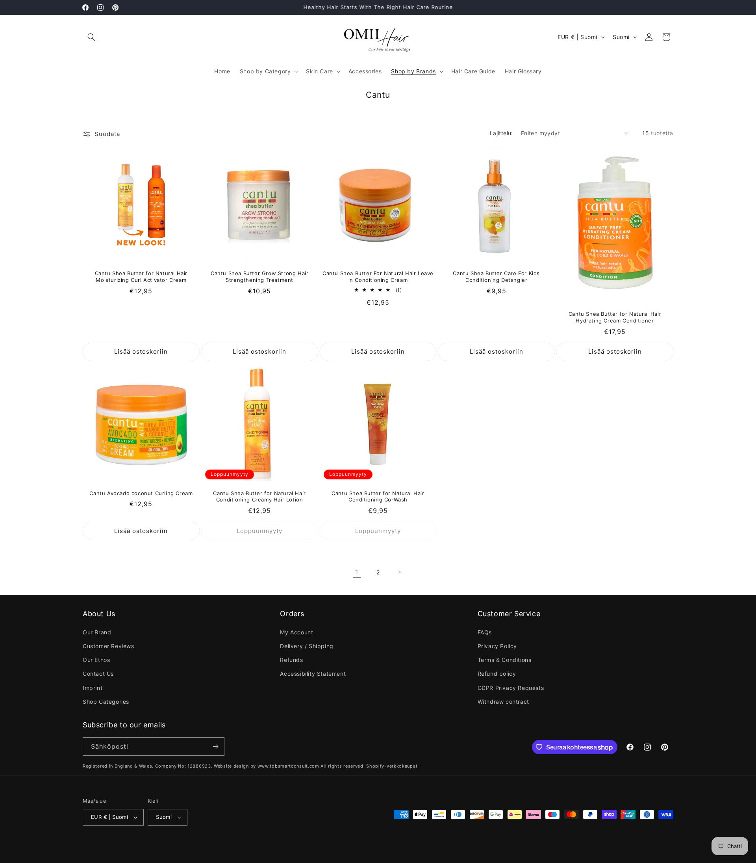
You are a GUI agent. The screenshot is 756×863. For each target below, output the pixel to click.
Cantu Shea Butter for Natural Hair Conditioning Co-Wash (378, 496)
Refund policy (497, 673)
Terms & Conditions (505, 659)
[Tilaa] (215, 746)
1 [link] (356, 572)
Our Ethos (96, 659)
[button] (91, 37)
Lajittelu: (501, 133)
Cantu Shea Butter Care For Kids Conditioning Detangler (496, 276)
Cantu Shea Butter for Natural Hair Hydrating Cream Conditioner (615, 317)
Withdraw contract (503, 701)
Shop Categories (106, 701)
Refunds (291, 659)
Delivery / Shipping (306, 646)
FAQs (485, 632)
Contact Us (98, 673)
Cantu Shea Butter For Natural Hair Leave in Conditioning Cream (378, 276)
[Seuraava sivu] (399, 572)
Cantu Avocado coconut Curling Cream (141, 493)
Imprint (92, 687)
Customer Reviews (108, 646)
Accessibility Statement (313, 673)
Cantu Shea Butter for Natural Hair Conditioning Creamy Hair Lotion (259, 496)
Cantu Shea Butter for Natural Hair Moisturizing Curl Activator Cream (141, 276)
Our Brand (97, 632)
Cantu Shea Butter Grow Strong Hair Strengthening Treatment (259, 276)
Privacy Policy (497, 646)
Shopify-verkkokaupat (391, 766)
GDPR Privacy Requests (511, 687)
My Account (296, 632)
